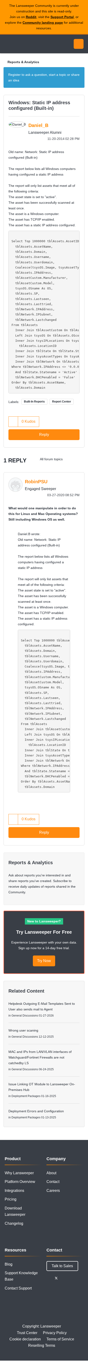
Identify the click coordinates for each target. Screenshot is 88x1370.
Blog (8, 1264)
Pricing (10, 1199)
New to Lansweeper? (44, 921)
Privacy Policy (55, 1333)
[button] (13, 422)
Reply (44, 435)
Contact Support (18, 1288)
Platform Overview (20, 1182)
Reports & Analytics (23, 62)
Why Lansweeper (19, 1173)
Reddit (31, 17)
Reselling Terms (41, 1345)
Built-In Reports (34, 401)
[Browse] (7, 44)
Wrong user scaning (23, 1030)
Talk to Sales (62, 1266)
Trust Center (27, 1333)
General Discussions (24, 1015)
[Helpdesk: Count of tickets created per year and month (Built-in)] (79, 459)
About (51, 1173)
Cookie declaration (25, 1339)
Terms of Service (60, 1339)
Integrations (14, 1191)
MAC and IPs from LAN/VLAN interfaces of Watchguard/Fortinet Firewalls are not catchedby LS (40, 1057)
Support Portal (62, 17)
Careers (53, 1191)
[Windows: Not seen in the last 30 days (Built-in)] (70, 459)
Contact (52, 1182)
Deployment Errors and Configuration (36, 1111)
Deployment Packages (25, 1096)
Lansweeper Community (26, 44)
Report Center (61, 401)
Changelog (14, 1223)
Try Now (44, 961)
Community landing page (43, 22)
